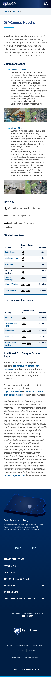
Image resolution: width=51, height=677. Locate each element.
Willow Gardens (10, 290)
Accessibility (37, 645)
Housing (15, 11)
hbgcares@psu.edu (13, 391)
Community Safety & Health (19, 598)
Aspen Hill (8, 317)
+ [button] (43, 559)
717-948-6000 (27, 616)
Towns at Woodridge (9, 278)
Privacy (9, 645)
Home (6, 11)
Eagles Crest (9, 336)
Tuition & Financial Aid (17, 579)
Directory (32, 650)
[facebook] (13, 539)
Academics (10, 566)
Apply (17, 548)
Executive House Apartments (11, 344)
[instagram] (37, 539)
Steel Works (9, 330)
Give (33, 548)
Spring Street (10, 252)
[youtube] (31, 539)
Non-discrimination (22, 645)
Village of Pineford (11, 284)
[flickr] (25, 539)
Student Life (11, 592)
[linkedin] (19, 539)
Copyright (21, 650)
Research (9, 585)
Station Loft (9, 264)
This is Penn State (14, 559)
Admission (9, 572)
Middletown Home (11, 258)
